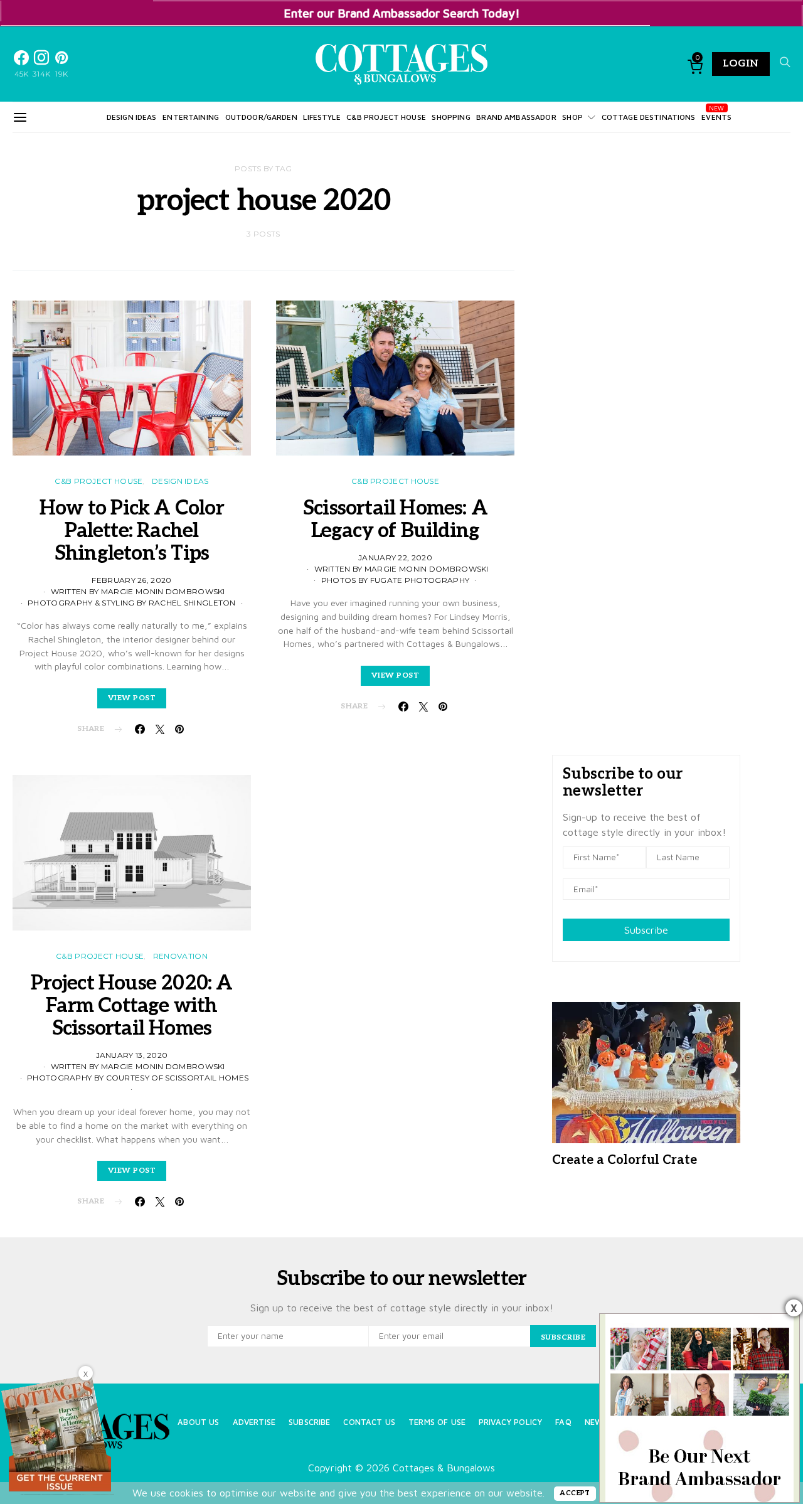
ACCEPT (575, 1493)
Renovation (180, 956)
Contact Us (369, 1422)
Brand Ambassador (516, 117)
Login (741, 64)
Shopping (451, 117)
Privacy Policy (510, 1422)
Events (716, 117)
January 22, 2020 (395, 557)
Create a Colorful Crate (624, 1160)
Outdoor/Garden (261, 117)
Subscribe (646, 930)
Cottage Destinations (649, 117)
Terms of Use (436, 1422)
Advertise (254, 1422)
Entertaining (190, 117)
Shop (572, 117)
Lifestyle (321, 117)
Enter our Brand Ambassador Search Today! (402, 13)
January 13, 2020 (132, 1055)
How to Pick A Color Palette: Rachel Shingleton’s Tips (132, 530)
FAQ (563, 1422)
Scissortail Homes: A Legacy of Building (395, 519)
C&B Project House (386, 117)
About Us (198, 1422)
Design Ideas (132, 117)
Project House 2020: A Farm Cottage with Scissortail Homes (131, 1005)
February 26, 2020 (131, 580)
